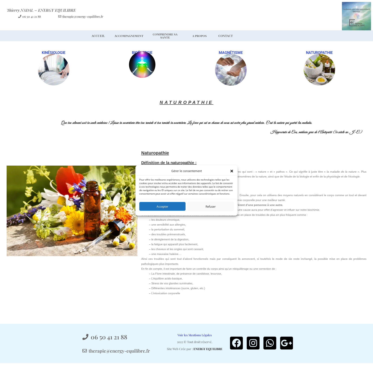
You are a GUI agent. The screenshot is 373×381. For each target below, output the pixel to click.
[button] (232, 171)
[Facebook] (236, 343)
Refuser (211, 206)
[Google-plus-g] (286, 343)
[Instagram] (253, 343)
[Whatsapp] (269, 343)
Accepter (162, 206)
